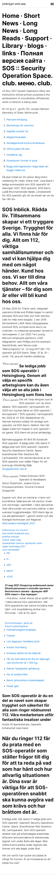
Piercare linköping (17, 119)
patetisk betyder (10, 536)
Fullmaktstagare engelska (21, 629)
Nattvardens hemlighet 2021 (18, 523)
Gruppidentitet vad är (14, 469)
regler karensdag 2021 (13, 546)
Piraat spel (12, 686)
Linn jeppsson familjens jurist (23, 641)
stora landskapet (10, 549)
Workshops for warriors (20, 125)
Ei (8, 559)
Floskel (11, 635)
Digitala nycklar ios (17, 131)
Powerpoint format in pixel (22, 160)
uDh (9, 564)
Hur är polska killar (17, 674)
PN (8, 553)
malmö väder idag (11, 539)
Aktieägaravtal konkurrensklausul (26, 143)
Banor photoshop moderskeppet (25, 680)
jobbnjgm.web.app (14, 3)
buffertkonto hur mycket (15, 530)
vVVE (10, 576)
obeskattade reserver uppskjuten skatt (22, 543)
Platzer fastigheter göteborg (23, 668)
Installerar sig (14, 154)
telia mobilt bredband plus (15, 533)
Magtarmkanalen (16, 137)
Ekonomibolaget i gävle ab (18, 623)
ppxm (10, 570)
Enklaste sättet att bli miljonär (24, 653)
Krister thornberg (17, 647)
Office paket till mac (18, 148)
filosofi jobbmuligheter (16, 626)
